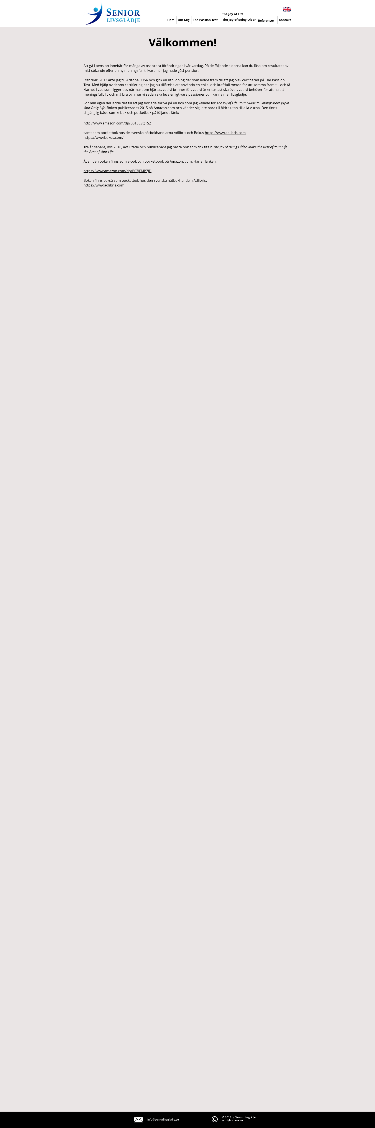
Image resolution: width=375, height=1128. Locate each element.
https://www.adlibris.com (225, 132)
